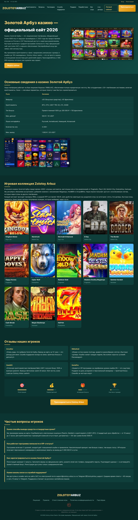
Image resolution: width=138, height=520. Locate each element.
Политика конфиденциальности (82, 500)
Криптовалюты (31, 7)
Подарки (73, 7)
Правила (46, 500)
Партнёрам (101, 500)
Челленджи (51, 7)
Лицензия (36, 500)
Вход (122, 1)
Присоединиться (127, 7)
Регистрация (130, 1)
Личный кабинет (109, 8)
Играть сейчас (13, 65)
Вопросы (41, 7)
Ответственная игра (59, 500)
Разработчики (83, 7)
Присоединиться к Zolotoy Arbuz (69, 402)
